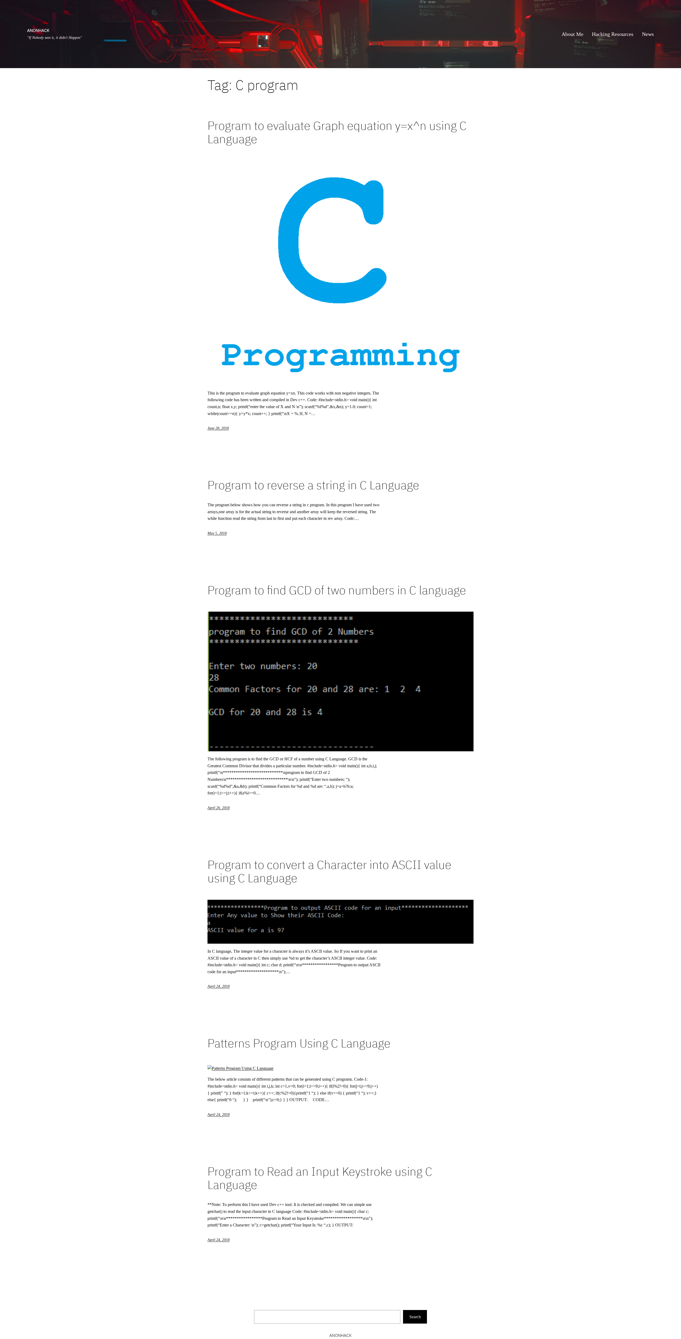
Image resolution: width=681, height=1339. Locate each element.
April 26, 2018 (218, 808)
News (648, 34)
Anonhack (38, 30)
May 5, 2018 (217, 533)
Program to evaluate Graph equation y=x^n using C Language (337, 132)
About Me (572, 34)
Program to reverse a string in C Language (313, 485)
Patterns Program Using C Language (299, 1043)
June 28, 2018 (218, 428)
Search (415, 1317)
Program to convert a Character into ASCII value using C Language (329, 871)
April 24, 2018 (218, 986)
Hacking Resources (612, 34)
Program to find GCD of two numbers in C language (336, 590)
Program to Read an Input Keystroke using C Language (319, 1178)
